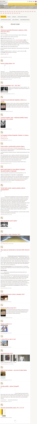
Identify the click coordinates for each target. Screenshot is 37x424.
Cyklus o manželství (3, 93)
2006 (12, 13)
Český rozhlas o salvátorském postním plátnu (12, 146)
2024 (7, 11)
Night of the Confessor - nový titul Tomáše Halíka (14, 370)
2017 (23, 11)
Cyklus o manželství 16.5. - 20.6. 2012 (10, 85)
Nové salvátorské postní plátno (9, 221)
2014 (30, 11)
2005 (15, 13)
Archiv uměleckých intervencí (4, 243)
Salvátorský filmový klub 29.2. (8, 308)
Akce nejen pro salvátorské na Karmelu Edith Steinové (15, 250)
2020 (16, 11)
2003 (19, 13)
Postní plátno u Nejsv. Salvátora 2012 (10, 234)
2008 (8, 13)
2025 (5, 11)
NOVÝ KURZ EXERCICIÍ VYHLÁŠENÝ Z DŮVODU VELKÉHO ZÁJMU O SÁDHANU (13, 170)
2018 (21, 11)
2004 (17, 13)
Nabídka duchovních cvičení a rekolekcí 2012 (13, 294)
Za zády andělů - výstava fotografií (10, 386)
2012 (35, 11)
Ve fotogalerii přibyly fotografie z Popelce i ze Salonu (14, 135)
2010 (3, 13)
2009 (6, 13)
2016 (25, 11)
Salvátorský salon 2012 (4, 138)
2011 (1, 13)
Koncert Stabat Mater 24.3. (8, 63)
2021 (14, 11)
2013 (32, 11)
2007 (10, 13)
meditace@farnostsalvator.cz (20, 180)
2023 (10, 11)
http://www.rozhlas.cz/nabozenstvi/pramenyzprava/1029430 (11, 149)
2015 (28, 11)
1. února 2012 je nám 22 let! (8, 339)
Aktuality (2, 57)
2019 (19, 11)
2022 (12, 11)
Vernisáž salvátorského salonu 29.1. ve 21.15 (12, 407)
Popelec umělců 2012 (4, 136)
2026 (3, 11)
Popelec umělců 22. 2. (6, 324)
